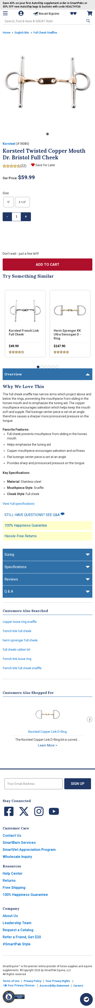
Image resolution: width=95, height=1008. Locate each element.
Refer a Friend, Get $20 (22, 937)
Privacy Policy (32, 981)
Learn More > (47, 745)
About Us (10, 916)
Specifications (15, 567)
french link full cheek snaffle (22, 668)
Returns (9, 880)
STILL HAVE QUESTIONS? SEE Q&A (32, 515)
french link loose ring (17, 659)
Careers (78, 985)
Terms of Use (11, 981)
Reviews (11, 579)
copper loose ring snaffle (20, 622)
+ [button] (26, 217)
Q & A (8, 591)
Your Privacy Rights (58, 981)
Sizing (9, 554)
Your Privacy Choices (21, 985)
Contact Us (12, 835)
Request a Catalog (18, 930)
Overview (13, 374)
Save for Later (45, 165)
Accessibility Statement (54, 985)
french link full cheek (17, 631)
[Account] (21, 13)
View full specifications (18, 503)
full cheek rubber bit (16, 649)
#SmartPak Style (16, 944)
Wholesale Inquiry (17, 857)
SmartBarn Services (19, 842)
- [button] (7, 217)
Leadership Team (17, 923)
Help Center (13, 873)
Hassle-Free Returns (20, 536)
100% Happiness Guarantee (25, 525)
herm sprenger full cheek (20, 640)
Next (89, 719)
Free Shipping (14, 888)
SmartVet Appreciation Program (29, 850)
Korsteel (9, 143)
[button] (87, 20)
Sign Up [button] (77, 784)
